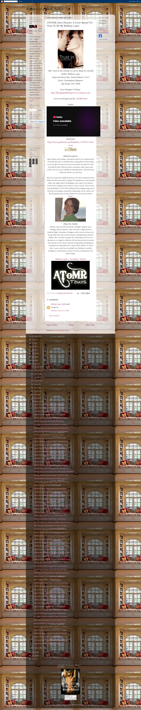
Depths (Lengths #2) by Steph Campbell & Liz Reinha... (51, 627)
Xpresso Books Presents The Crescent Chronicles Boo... (50, 620)
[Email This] (82, 293)
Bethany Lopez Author (58, 304)
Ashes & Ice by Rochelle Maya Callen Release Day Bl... (51, 610)
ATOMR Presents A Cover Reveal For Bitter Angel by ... (51, 479)
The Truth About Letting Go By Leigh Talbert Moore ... (50, 462)
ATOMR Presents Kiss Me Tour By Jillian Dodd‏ (49, 421)
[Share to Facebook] (87, 293)
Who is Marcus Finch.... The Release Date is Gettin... (50, 596)
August (36, 381)
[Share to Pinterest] (89, 293)
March (36, 398)
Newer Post (52, 325)
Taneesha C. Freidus (104, 33)
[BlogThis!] (84, 293)
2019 (33, 343)
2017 (33, 350)
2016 (33, 353)
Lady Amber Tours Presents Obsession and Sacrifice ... (50, 458)
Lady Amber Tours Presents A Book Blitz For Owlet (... (51, 425)
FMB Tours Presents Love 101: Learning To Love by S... (51, 633)
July (35, 384)
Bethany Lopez (61, 259)
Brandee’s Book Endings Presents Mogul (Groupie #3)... (51, 532)
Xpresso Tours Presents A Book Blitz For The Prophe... (50, 448)
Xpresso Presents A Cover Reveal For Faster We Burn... (51, 526)
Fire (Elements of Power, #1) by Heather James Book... (51, 492)
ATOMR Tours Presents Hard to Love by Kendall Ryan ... (51, 583)
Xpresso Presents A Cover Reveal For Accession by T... (50, 539)
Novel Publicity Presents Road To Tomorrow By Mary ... (51, 566)
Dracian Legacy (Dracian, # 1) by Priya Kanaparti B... (50, 516)
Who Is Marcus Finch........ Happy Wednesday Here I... (51, 590)
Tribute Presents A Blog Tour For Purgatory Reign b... (50, 499)
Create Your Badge (103, 39)
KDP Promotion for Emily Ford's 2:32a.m (47, 502)
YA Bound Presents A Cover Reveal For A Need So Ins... (51, 512)
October (36, 374)
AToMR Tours (81, 98)
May (35, 391)
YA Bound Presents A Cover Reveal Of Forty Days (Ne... (51, 640)
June (35, 388)
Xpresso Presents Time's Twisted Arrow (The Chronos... (50, 408)
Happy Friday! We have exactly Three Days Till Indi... (50, 569)
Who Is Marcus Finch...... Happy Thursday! (47, 580)
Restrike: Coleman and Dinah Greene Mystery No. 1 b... (51, 637)
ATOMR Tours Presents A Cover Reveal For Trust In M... (51, 586)
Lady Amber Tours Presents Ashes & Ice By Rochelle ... (51, 438)
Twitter (83, 259)
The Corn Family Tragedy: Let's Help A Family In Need (51, 442)
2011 (33, 656)
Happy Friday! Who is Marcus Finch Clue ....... (48, 644)
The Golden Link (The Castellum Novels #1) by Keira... (51, 617)
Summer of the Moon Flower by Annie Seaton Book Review (52, 559)
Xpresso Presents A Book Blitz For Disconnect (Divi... (50, 455)
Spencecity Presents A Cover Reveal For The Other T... (50, 623)
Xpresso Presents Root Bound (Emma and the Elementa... (51, 445)
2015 (33, 357)
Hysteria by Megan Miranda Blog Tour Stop (47, 485)
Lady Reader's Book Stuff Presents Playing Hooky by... (50, 529)
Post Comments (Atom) (62, 330)
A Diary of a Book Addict (44, 9)
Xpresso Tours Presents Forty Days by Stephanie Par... (50, 549)
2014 (33, 360)
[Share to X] (85, 293)
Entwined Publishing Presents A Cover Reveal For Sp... (51, 509)
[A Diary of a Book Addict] (70, 694)
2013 (33, 364)
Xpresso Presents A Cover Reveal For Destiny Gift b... (50, 593)
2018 (33, 347)
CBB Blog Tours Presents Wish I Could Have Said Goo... (51, 573)
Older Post (89, 325)
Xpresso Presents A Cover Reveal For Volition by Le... (50, 607)
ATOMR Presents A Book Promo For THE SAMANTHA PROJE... (54, 472)
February (37, 401)
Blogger (81, 705)
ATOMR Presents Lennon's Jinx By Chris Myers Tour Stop (52, 546)
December (37, 367)
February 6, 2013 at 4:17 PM (60, 311)
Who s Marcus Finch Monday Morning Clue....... (49, 603)
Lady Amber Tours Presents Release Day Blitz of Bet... (50, 543)
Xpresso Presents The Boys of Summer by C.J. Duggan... (51, 630)
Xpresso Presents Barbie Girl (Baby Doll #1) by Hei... (50, 452)
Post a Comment (54, 316)
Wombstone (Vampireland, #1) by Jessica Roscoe (49, 435)
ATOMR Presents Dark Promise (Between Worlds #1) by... (52, 553)
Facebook (73, 259)
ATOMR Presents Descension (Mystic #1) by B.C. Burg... (51, 475)
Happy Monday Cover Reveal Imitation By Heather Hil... (51, 428)
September (37, 377)
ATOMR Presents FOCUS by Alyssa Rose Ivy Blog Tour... (52, 468)
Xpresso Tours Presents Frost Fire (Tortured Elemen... (50, 404)
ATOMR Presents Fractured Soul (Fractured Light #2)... (51, 418)
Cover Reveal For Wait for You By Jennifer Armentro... (51, 411)
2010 (33, 659)
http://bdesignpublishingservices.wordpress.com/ (70, 93)
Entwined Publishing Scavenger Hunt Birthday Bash (50, 613)
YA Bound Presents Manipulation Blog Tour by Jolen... (51, 600)
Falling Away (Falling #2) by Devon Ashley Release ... (51, 519)
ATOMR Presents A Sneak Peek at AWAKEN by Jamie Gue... (53, 505)
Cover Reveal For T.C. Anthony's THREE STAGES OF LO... (52, 522)
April (36, 395)
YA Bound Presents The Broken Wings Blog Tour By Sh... (51, 482)
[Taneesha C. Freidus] (100, 37)
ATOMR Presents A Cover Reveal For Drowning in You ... (51, 536)
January (36, 648)
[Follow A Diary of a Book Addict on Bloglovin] (37, 123)
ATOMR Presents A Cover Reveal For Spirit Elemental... (51, 465)
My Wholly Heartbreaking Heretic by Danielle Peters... (50, 489)
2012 (33, 652)
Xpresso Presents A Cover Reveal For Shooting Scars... (50, 576)
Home (71, 325)
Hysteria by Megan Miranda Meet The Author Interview (51, 431)
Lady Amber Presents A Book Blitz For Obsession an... (50, 556)
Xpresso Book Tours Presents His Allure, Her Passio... (50, 495)
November (37, 370)
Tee (41, 26)
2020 (33, 340)
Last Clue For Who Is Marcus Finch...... (46, 563)
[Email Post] (77, 293)
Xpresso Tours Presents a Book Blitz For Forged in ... (50, 415)
